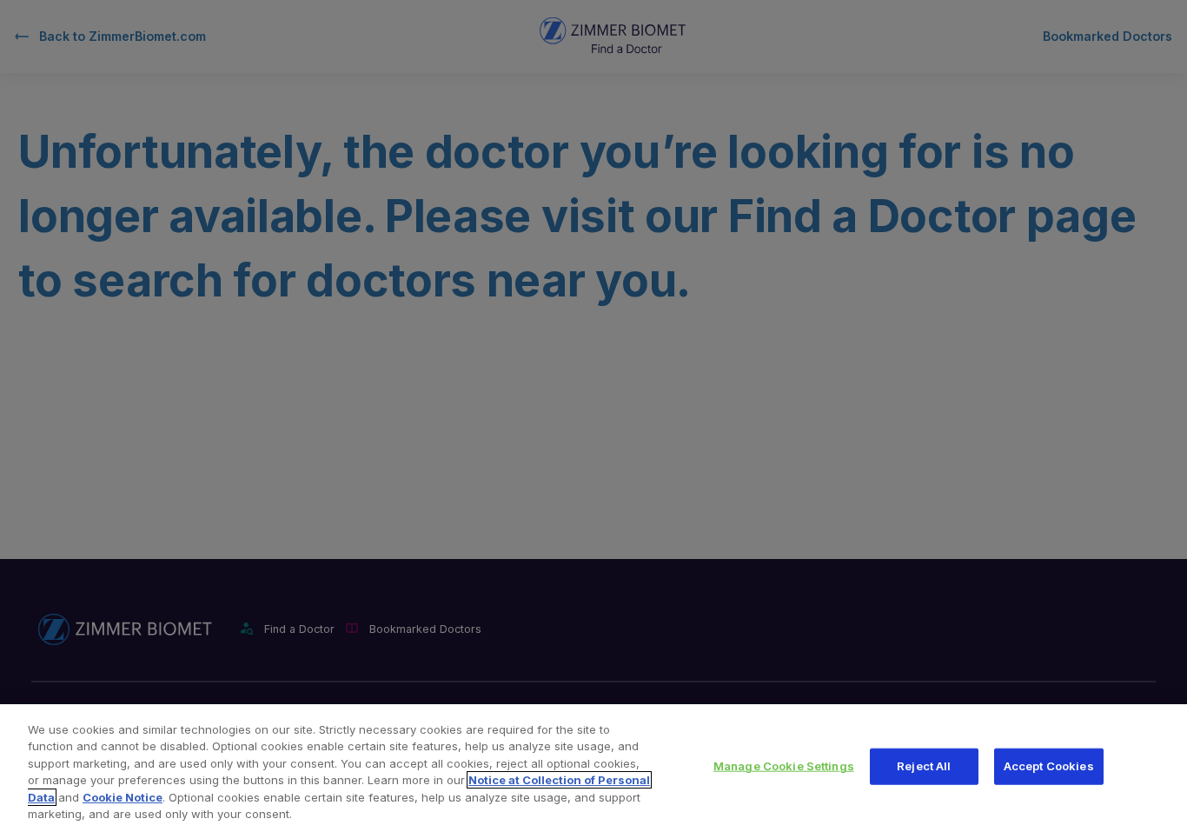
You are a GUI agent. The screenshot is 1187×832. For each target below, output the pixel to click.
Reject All (924, 766)
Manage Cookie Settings (783, 766)
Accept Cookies (1049, 766)
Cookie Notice (122, 797)
